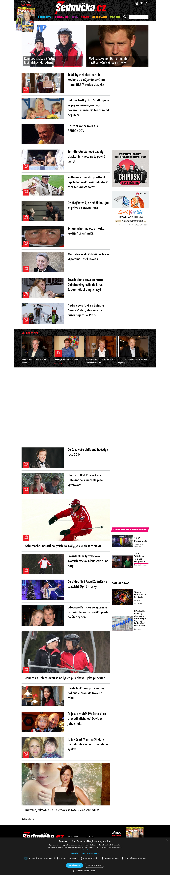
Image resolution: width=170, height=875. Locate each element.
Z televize (61, 17)
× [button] (167, 840)
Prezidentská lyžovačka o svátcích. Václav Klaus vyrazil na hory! (88, 561)
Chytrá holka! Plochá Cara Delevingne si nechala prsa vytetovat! (85, 480)
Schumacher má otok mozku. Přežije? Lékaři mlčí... (86, 231)
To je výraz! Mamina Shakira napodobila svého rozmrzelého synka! (88, 744)
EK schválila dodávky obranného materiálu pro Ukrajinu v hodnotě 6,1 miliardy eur (140, 618)
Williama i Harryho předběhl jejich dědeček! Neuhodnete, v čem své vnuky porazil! (88, 182)
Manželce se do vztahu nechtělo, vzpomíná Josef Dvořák (89, 257)
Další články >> (28, 819)
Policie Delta (140, 539)
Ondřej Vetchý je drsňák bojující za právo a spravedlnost (88, 205)
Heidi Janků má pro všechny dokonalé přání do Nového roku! (86, 693)
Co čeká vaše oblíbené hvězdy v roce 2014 (88, 452)
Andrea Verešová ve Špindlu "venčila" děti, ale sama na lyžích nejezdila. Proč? (86, 310)
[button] (85, 853)
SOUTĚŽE (90, 837)
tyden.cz (138, 629)
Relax (85, 17)
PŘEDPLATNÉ (73, 837)
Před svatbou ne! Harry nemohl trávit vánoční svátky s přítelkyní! (109, 60)
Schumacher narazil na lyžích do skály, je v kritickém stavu (63, 546)
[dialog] (85, 856)
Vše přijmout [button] (74, 865)
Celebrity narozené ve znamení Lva (67, 360)
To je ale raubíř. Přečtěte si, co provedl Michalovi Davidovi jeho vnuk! (87, 718)
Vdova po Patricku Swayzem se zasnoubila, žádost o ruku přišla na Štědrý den (88, 612)
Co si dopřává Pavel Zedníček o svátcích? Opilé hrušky (88, 584)
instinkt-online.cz (138, 602)
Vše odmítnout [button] (94, 865)
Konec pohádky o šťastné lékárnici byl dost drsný (39, 60)
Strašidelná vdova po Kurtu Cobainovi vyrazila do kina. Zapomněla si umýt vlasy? (85, 284)
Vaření (115, 17)
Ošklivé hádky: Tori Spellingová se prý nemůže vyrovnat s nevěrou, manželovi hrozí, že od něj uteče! (88, 108)
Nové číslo (25, 3)
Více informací (88, 850)
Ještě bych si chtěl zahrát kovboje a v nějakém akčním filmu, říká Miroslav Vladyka (86, 79)
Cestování (99, 17)
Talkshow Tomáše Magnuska (139, 558)
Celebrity (45, 17)
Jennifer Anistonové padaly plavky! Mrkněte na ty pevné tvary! (86, 156)
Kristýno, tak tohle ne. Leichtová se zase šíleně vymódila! (62, 810)
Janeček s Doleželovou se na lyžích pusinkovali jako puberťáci (65, 678)
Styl (74, 17)
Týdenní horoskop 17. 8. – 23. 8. (140, 594)
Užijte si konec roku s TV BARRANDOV (83, 128)
